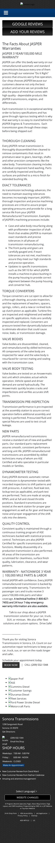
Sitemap (34, 816)
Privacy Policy (23, 816)
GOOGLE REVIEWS (27, 23)
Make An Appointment (13, 765)
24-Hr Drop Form (11, 813)
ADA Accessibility (26, 813)
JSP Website (48, 806)
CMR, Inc (39, 806)
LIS (34, 820)
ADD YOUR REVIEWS (27, 31)
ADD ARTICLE (24, 820)
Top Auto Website (28, 808)
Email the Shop (17, 741)
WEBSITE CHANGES (27, 797)
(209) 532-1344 (39, 665)
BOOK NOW (11, 665)
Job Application (41, 813)
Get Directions (8, 731)
